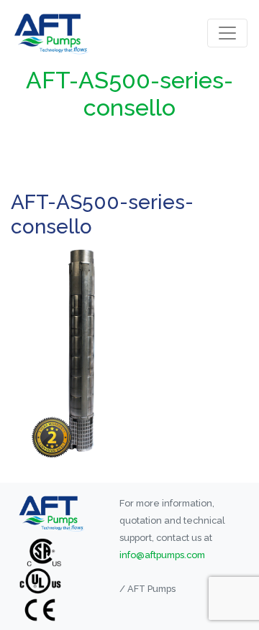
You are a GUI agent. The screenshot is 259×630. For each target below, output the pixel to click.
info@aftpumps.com (162, 555)
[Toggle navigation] (227, 33)
